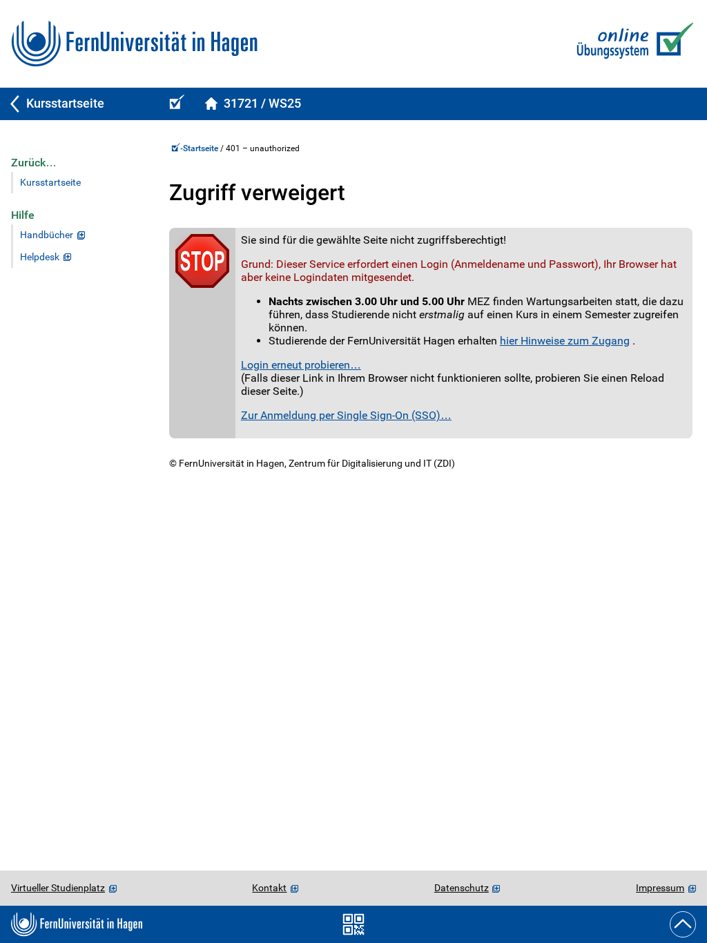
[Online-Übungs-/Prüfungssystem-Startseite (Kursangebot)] (175, 104)
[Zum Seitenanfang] (683, 924)
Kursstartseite (50, 182)
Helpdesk (39, 257)
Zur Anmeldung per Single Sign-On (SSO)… (346, 415)
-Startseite (200, 148)
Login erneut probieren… (301, 364)
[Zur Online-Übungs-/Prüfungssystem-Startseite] (632, 44)
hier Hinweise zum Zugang (565, 340)
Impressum (660, 887)
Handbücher (46, 235)
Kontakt (269, 887)
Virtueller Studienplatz (58, 887)
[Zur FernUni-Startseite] (134, 44)
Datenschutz (461, 887)
